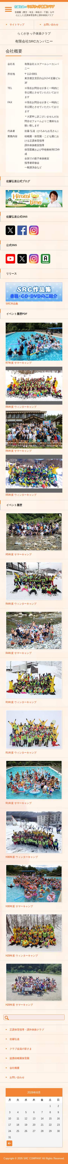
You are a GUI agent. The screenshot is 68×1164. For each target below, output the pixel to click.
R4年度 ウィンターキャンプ (21, 603)
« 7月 (9, 1141)
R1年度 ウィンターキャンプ (21, 752)
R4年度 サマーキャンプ (19, 653)
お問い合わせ (17, 1077)
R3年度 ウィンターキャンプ (21, 702)
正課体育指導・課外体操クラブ (27, 1029)
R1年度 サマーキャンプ (19, 803)
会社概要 (14, 1067)
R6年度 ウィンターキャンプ (21, 406)
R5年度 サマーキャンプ (19, 554)
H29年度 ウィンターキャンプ (22, 955)
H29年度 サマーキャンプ (19, 1004)
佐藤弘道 (14, 1039)
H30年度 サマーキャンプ (19, 906)
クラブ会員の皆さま (21, 1048)
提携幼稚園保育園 (19, 1058)
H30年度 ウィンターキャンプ (22, 857)
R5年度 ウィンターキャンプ (21, 494)
